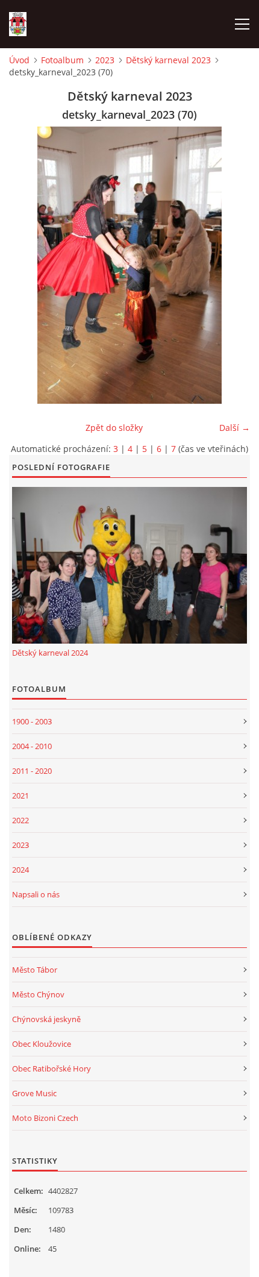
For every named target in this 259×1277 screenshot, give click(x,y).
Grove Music (34, 1093)
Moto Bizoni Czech (45, 1117)
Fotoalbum (62, 60)
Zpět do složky (114, 427)
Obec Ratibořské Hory (51, 1068)
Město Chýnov (38, 994)
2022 (20, 820)
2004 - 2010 (32, 746)
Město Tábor (34, 969)
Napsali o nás (36, 894)
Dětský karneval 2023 (168, 60)
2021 (20, 795)
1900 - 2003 (32, 721)
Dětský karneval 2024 (50, 652)
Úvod (19, 60)
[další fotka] (230, 265)
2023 (104, 60)
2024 (20, 869)
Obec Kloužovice (41, 1043)
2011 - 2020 (32, 770)
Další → (234, 427)
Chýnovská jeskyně (46, 1019)
